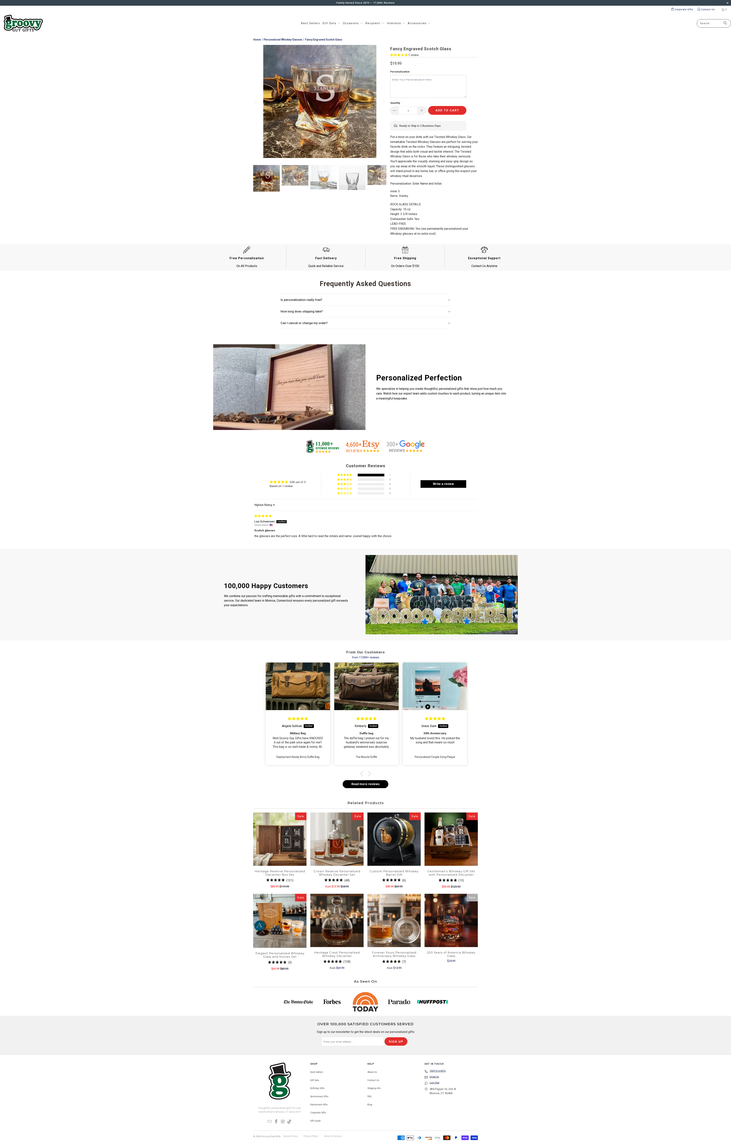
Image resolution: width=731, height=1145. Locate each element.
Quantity (395, 102)
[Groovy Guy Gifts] (23, 23)
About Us (372, 1072)
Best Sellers (316, 1072)
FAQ (369, 1096)
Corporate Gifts (318, 1112)
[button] (331, 23)
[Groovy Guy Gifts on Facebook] (276, 1121)
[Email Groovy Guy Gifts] (270, 1121)
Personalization (400, 71)
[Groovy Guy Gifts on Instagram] (283, 1121)
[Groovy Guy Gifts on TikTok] (289, 1121)
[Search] (725, 23)
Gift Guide (315, 1120)
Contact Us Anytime (484, 266)
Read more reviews (365, 784)
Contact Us (373, 1080)
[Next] (384, 102)
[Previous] (256, 102)
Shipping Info (374, 1088)
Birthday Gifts (317, 1088)
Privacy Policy (311, 1136)
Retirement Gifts (319, 1104)
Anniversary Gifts (319, 1096)
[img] (263, 516)
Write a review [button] (443, 484)
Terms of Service (333, 1136)
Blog (369, 1104)
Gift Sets (314, 1080)
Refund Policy (290, 1136)
